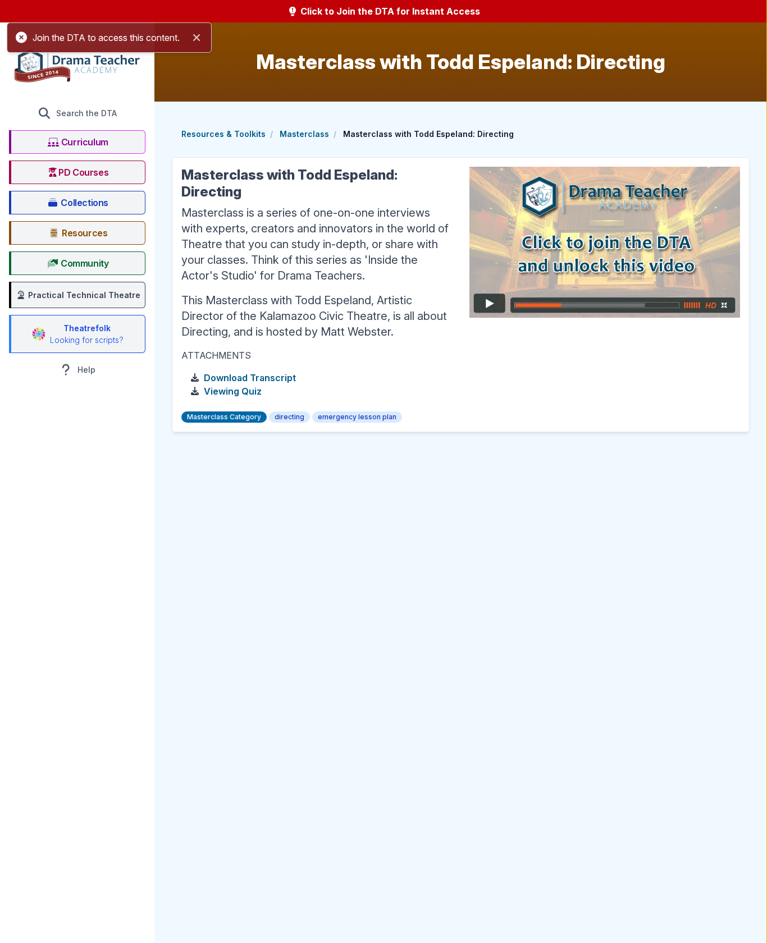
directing (289, 417)
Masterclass (304, 134)
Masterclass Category (224, 417)
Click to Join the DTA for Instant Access (389, 11)
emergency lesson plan (357, 417)
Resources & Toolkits (223, 134)
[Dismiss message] (196, 37)
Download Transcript (250, 377)
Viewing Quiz (233, 391)
